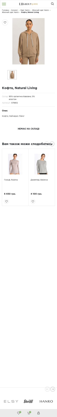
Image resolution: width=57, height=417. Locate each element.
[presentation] (46, 144)
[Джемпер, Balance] (42, 164)
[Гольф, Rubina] (15, 164)
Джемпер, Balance (39, 180)
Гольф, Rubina (11, 180)
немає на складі (28, 129)
